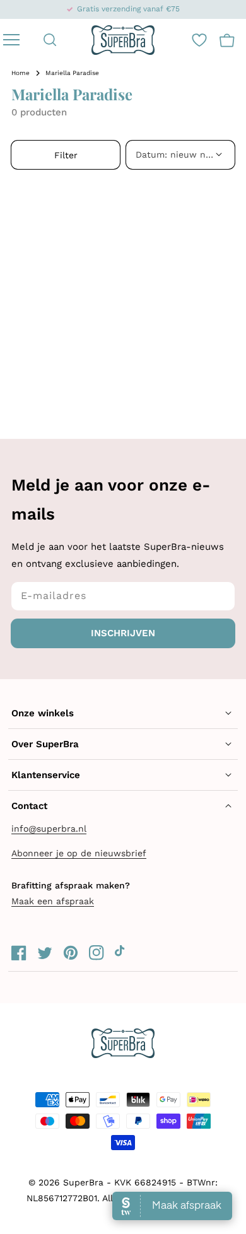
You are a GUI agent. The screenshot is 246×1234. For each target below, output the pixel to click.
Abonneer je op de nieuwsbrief (78, 853)
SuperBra (83, 1182)
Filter (66, 155)
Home (20, 72)
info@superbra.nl (48, 829)
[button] (50, 39)
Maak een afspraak (52, 901)
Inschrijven (123, 633)
